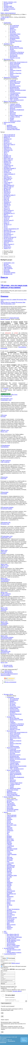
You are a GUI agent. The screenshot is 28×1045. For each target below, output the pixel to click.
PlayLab (7, 141)
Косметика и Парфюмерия (17, 109)
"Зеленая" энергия (15, 104)
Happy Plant (8, 178)
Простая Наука (8, 234)
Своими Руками (14, 94)
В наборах (12, 39)
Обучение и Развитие (15, 70)
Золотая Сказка (9, 220)
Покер (11, 74)
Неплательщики (11, 944)
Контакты (6, 10)
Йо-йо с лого (7, 265)
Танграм (12, 42)
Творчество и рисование (10, 77)
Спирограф (13, 80)
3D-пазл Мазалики (15, 83)
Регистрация (11, 958)
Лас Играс (8, 224)
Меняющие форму (15, 38)
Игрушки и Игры (8, 694)
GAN (6, 175)
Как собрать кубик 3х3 (13, 935)
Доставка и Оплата (9, 7)
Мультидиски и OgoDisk (16, 48)
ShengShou (7, 202)
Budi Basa (7, 162)
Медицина (13, 114)
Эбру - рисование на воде (17, 100)
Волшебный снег (9, 213)
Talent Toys (8, 148)
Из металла (13, 32)
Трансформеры (8, 267)
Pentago (6, 140)
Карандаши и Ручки (15, 81)
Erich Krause (8, 169)
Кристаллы (13, 112)
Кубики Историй (14, 64)
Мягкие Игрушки (11, 126)
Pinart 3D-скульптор (15, 85)
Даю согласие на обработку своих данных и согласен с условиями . (13, 990)
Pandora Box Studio (9, 195)
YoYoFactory (8, 150)
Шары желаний (14, 98)
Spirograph (7, 147)
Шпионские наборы (15, 121)
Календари (6, 269)
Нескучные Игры (9, 231)
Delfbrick (7, 167)
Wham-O (7, 209)
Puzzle (6, 200)
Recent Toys (13, 29)
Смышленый (8, 240)
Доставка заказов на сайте (14, 949)
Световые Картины (15, 93)
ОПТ (5, 931)
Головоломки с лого (9, 262)
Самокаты (12, 50)
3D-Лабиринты (14, 27)
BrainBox (7, 157)
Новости (4, 277)
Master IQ (7, 188)
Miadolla (7, 190)
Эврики (7, 245)
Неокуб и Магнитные (15, 41)
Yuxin (6, 151)
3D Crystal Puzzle (14, 25)
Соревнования (11, 942)
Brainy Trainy (8, 158)
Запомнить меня (6, 963)
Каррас (6, 223)
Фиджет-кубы (13, 55)
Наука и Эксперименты (10, 101)
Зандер (6, 219)
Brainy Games (8, 160)
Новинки (4, 296)
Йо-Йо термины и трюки (13, 939)
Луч (6, 227)
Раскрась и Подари (10, 237)
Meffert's (12, 28)
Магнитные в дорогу (15, 67)
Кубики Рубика (14, 35)
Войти (4, 958)
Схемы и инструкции (9, 9)
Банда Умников (9, 210)
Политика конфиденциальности (9, 673)
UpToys (6, 207)
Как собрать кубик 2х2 (13, 934)
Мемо (11, 69)
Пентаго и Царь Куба (15, 73)
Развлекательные (14, 76)
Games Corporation (9, 174)
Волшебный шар (14, 87)
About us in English (5, 675)
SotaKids (7, 203)
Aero (6, 154)
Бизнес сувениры (8, 666)
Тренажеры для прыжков (16, 53)
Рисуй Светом (8, 238)
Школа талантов (9, 244)
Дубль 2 (7, 217)
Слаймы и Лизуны (15, 116)
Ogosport (7, 193)
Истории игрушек (11, 938)
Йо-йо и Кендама (14, 46)
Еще (5, 123)
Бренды (6, 4)
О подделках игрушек (13, 947)
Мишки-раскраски (15, 88)
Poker (6, 199)
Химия (12, 119)
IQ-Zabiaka (7, 179)
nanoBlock (9, 125)
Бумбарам (7, 212)
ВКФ (6, 214)
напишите (5, 388)
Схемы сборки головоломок (14, 937)
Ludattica (7, 183)
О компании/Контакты (10, 954)
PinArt (6, 197)
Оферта (9, 951)
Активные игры (8, 43)
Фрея (6, 242)
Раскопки (12, 91)
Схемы (5, 932)
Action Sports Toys (9, 136)
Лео (5, 226)
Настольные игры (8, 59)
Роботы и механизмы (15, 105)
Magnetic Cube (9, 186)
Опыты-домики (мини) (16, 115)
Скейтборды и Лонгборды (17, 52)
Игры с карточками (15, 63)
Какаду (6, 221)
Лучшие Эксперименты (11, 228)
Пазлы (11, 71)
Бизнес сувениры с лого (10, 2)
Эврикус (7, 248)
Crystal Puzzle (8, 165)
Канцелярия (7, 271)
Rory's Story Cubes (9, 144)
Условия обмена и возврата (14, 952)
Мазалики (7, 230)
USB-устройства (8, 268)
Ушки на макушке (9, 134)
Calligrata (7, 164)
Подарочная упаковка (9, 272)
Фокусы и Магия (14, 95)
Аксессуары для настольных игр (18, 62)
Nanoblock (8, 139)
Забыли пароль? (15, 963)
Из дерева (12, 31)
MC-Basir (7, 189)
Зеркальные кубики (15, 34)
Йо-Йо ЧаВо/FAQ (11, 941)
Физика (12, 118)
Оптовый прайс (8, 6)
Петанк (12, 49)
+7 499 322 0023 (5, 17)
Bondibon (7, 155)
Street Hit (7, 205)
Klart (6, 181)
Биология (12, 108)
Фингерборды (13, 56)
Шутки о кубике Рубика (13, 945)
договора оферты (17, 991)
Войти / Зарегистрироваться (8, 13)
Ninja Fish (7, 192)
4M (5, 153)
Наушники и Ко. (8, 274)
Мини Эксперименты (15, 107)
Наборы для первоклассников (18, 90)
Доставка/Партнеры (9, 948)
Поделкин (7, 233)
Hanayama (7, 176)
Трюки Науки (8, 241)
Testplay (7, 206)
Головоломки (7, 22)
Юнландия (7, 247)
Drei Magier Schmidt (10, 168)
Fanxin (6, 171)
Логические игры (14, 36)
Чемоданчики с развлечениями (18, 97)
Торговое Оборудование (13, 129)
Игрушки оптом (8, 3)
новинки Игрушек (14, 317)
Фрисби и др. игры (15, 57)
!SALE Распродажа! (12, 128)
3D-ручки (12, 84)
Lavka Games (8, 182)
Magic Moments (9, 185)
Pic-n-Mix (7, 196)
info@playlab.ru (9, 672)
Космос (12, 111)
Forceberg (7, 172)
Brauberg (7, 161)
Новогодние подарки (9, 122)
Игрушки (6, 264)
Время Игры (8, 216)
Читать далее (4, 550)
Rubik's (6, 146)
